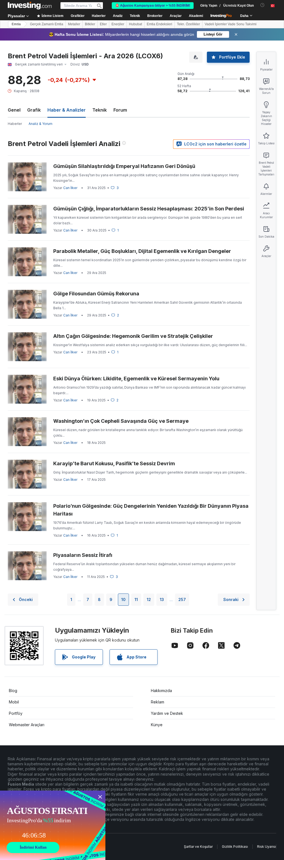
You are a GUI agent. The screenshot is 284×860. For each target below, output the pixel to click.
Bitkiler (90, 24)
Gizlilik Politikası (235, 846)
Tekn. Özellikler (188, 24)
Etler (103, 24)
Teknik (99, 110)
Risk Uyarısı (266, 846)
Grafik (34, 110)
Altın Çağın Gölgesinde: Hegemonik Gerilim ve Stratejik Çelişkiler (133, 336)
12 (149, 599)
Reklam (157, 702)
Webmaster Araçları (26, 724)
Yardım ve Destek (167, 713)
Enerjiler (117, 24)
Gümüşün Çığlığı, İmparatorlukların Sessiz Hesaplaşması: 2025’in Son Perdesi (148, 209)
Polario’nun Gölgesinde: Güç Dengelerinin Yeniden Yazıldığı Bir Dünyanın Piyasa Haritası (150, 510)
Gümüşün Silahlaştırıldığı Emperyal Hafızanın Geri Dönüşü (124, 166)
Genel (14, 110)
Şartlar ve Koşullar (198, 846)
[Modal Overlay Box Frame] (52, 825)
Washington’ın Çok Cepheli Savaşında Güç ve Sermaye (121, 421)
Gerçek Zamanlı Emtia (46, 24)
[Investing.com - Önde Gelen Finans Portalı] (30, 5)
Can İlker (70, 188)
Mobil (14, 702)
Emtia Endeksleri (159, 24)
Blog (13, 690)
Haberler (15, 124)
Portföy (15, 713)
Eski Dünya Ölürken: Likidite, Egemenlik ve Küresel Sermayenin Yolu (136, 378)
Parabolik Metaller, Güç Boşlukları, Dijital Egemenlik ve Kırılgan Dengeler (142, 251)
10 (123, 599)
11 (136, 599)
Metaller (74, 24)
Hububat (135, 24)
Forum (120, 110)
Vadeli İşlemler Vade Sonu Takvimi (231, 24)
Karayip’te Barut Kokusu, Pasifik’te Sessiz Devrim (114, 463)
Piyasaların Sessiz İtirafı (82, 555)
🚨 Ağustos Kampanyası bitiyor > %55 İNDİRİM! (152, 5)
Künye (157, 724)
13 (162, 599)
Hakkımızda (161, 690)
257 (182, 599)
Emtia (16, 24)
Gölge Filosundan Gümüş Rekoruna (96, 293)
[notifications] (262, 5)
